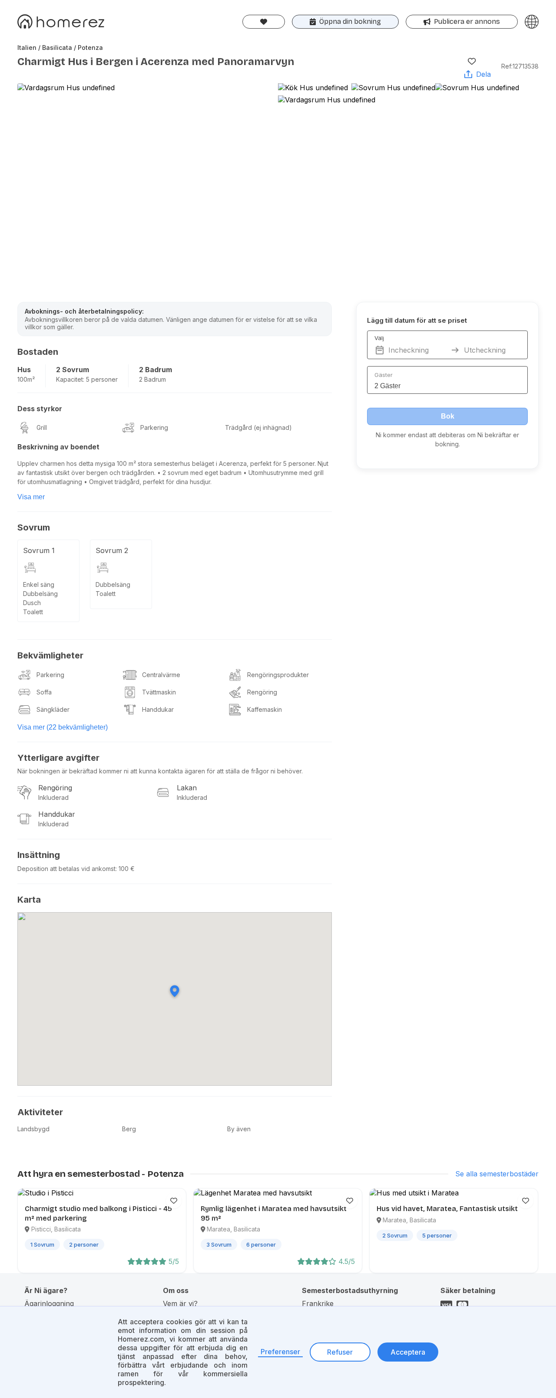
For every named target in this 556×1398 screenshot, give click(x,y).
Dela (483, 74)
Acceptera (408, 1352)
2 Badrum (155, 369)
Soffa (44, 692)
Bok (447, 416)
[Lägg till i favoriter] (472, 61)
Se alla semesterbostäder (497, 1173)
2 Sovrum (72, 369)
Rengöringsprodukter (278, 674)
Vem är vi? (180, 1303)
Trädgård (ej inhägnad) (258, 427)
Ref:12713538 (520, 66)
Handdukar (158, 709)
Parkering (154, 427)
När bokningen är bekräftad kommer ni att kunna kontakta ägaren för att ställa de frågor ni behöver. (160, 771)
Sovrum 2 (112, 550)
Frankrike (318, 1303)
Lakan (187, 787)
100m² (26, 379)
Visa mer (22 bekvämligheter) (62, 727)
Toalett (33, 612)
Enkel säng (38, 584)
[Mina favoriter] (263, 22)
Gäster (383, 374)
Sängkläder (53, 709)
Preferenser (280, 1351)
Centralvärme (161, 674)
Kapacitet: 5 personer (87, 379)
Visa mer (31, 497)
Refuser (340, 1352)
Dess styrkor (39, 408)
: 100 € (125, 868)
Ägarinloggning (49, 1303)
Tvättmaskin (159, 692)
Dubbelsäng (40, 593)
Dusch (32, 602)
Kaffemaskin (264, 709)
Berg (129, 1129)
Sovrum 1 (39, 550)
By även (239, 1129)
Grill (41, 427)
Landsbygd (33, 1129)
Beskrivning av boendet (58, 446)
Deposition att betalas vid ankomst (66, 868)
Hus (24, 369)
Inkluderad (53, 797)
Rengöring (262, 692)
